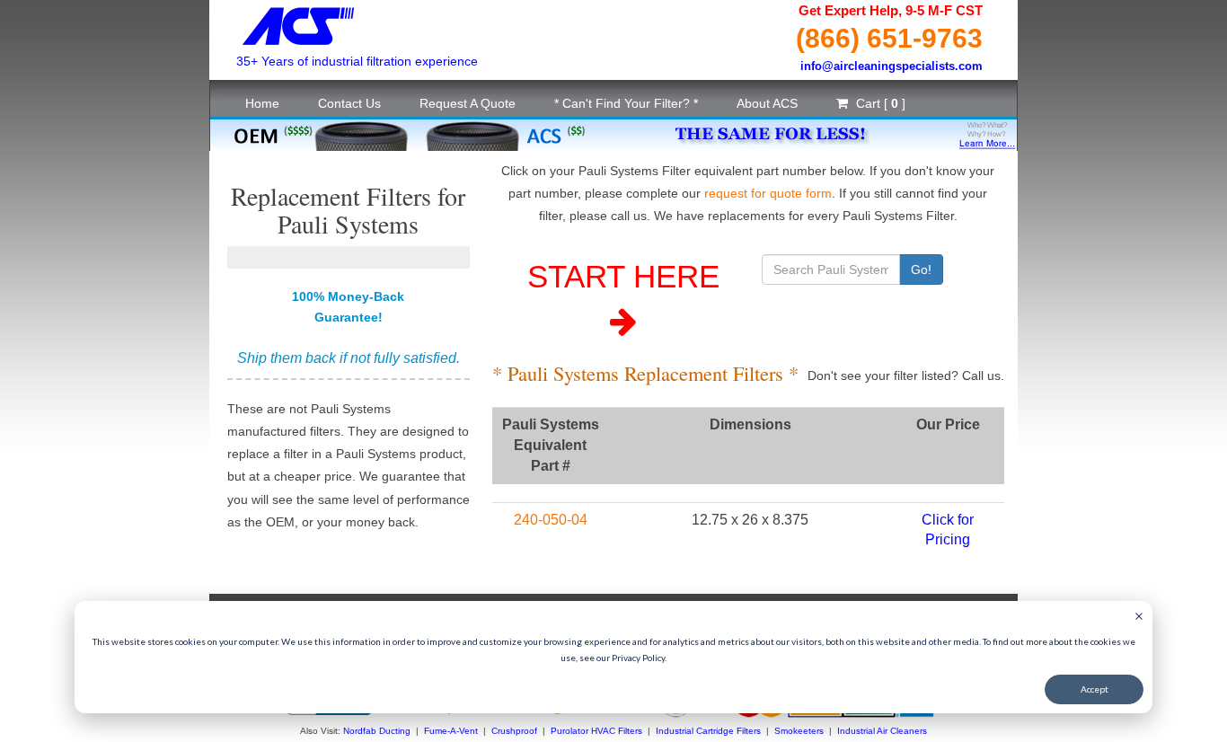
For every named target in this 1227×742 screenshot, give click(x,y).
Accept (1094, 689)
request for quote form (768, 193)
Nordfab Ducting (376, 731)
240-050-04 (550, 519)
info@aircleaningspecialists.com (891, 66)
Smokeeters (799, 731)
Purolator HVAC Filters (596, 731)
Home (262, 103)
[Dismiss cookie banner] (1138, 618)
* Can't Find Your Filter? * (626, 103)
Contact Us (349, 103)
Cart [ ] (878, 103)
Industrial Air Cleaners (882, 731)
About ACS (767, 103)
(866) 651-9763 (889, 38)
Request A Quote (467, 103)
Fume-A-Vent (451, 731)
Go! (921, 269)
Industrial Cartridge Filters (708, 731)
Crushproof (514, 731)
